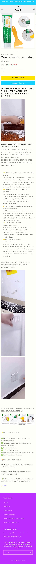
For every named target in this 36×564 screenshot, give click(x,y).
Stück (2, 68)
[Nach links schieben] (14, 51)
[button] (2, 9)
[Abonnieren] (31, 552)
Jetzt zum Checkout (18, 83)
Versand (5, 502)
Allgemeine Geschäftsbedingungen (13, 518)
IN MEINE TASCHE (18, 78)
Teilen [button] (5, 485)
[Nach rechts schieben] (22, 51)
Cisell (15, 560)
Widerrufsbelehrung (9, 514)
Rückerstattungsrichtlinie (10, 522)
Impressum (6, 506)
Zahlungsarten (7, 510)
